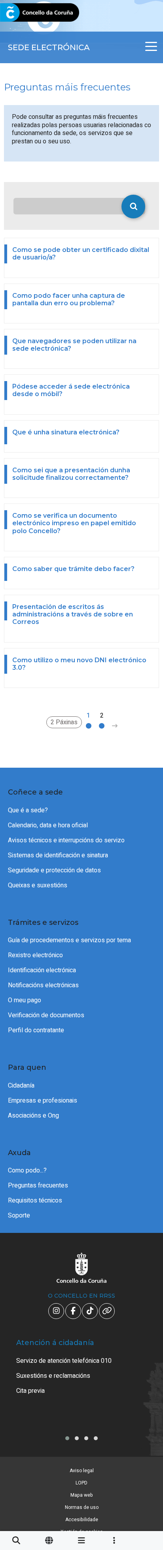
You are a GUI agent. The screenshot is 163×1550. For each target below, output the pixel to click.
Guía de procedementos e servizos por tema (69, 940)
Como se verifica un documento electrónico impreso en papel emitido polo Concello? (74, 523)
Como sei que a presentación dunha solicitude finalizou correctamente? (71, 473)
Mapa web (81, 1495)
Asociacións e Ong (33, 1115)
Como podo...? (27, 1170)
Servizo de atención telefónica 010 (64, 1361)
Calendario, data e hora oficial (48, 825)
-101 (144, 1455)
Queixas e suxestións (37, 885)
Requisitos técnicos (35, 1200)
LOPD (81, 1482)
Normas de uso (82, 1507)
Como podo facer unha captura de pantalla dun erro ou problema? (68, 299)
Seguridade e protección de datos (54, 870)
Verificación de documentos (46, 1015)
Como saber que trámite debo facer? (73, 569)
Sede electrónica (49, 47)
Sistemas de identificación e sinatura (58, 855)
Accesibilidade (81, 1519)
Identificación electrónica (42, 970)
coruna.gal (25, 13)
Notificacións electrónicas (43, 985)
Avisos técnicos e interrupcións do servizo (66, 840)
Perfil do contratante (36, 1030)
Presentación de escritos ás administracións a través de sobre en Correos (72, 614)
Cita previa (30, 1391)
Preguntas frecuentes (38, 1185)
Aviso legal (82, 1470)
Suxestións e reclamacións (53, 1376)
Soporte (19, 1215)
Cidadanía (21, 1085)
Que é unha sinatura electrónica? (65, 432)
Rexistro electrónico (35, 955)
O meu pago (24, 1000)
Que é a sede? (28, 810)
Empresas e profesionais (42, 1100)
